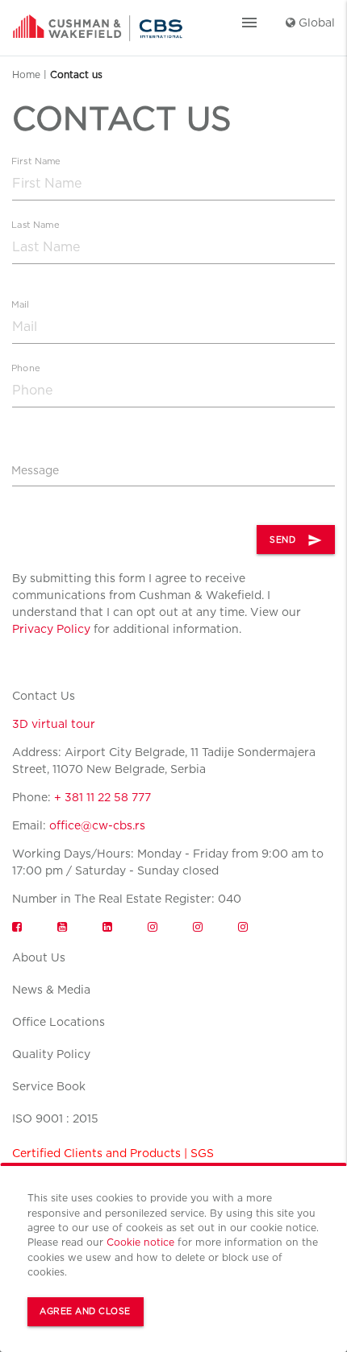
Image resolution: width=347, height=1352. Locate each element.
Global (315, 22)
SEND (296, 540)
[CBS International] (97, 22)
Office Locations (58, 1021)
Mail (20, 305)
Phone (25, 368)
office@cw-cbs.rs (97, 825)
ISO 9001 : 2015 (55, 1118)
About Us (38, 957)
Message (35, 470)
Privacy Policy (51, 628)
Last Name (35, 225)
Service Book (49, 1086)
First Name (36, 161)
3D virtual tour (53, 723)
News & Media (51, 989)
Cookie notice (140, 1242)
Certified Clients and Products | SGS (113, 1153)
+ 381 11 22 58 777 (102, 797)
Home (26, 74)
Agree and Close (85, 1311)
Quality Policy (51, 1054)
